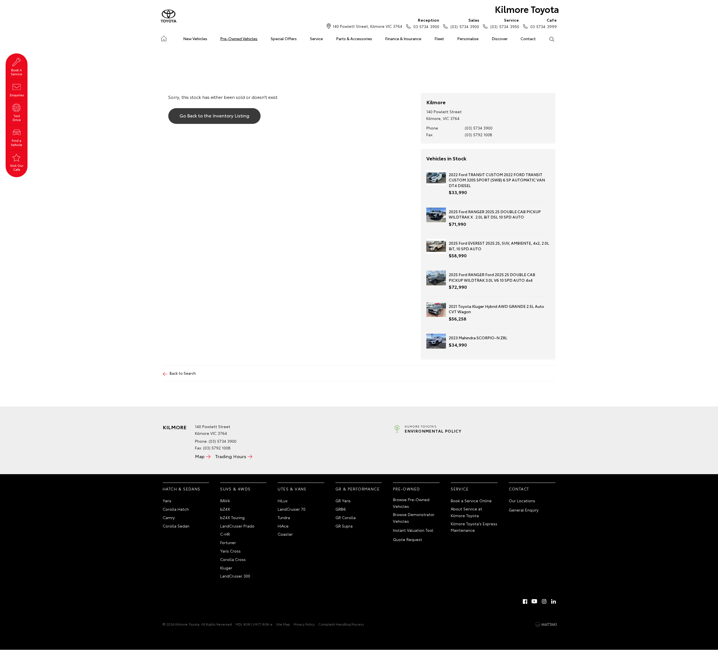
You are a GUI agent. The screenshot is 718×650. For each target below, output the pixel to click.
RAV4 (225, 500)
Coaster (285, 534)
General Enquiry (523, 510)
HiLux (282, 500)
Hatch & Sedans (182, 489)
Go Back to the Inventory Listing (214, 115)
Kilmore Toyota (527, 9)
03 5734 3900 (426, 23)
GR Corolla (345, 517)
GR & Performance (357, 489)
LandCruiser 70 (291, 509)
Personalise (467, 38)
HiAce (283, 526)
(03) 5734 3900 (464, 23)
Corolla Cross (233, 559)
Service (316, 38)
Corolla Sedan (176, 526)
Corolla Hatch (176, 509)
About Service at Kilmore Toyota (466, 512)
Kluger (226, 568)
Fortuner (228, 542)
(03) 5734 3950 (504, 23)
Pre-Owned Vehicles (238, 38)
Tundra (284, 517)
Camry (169, 517)
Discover (500, 38)
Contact (528, 38)
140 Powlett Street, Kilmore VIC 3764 (367, 26)
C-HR (225, 534)
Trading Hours (230, 456)
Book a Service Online (471, 500)
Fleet (439, 38)
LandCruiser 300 (235, 576)
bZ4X (225, 509)
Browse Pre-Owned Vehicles (411, 503)
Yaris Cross (230, 551)
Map (199, 456)
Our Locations (522, 500)
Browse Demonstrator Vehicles (413, 518)
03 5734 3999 (543, 23)
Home (163, 37)
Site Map (283, 624)
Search (551, 38)
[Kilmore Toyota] (168, 16)
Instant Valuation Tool (413, 530)
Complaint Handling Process (341, 624)
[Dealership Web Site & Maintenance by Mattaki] (546, 624)
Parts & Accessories (354, 38)
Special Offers (284, 38)
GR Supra (344, 526)
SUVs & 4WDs (235, 489)
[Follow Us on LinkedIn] (554, 601)
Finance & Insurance (403, 38)
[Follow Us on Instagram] (544, 601)
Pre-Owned (406, 489)
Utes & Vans (292, 489)
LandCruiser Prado (237, 526)
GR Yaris (343, 500)
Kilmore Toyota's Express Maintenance (474, 527)
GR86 (340, 509)
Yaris (167, 500)
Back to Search (183, 373)
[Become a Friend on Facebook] (525, 601)
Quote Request (407, 539)
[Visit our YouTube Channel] (534, 601)
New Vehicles (195, 38)
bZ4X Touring (232, 517)
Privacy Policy (304, 624)
